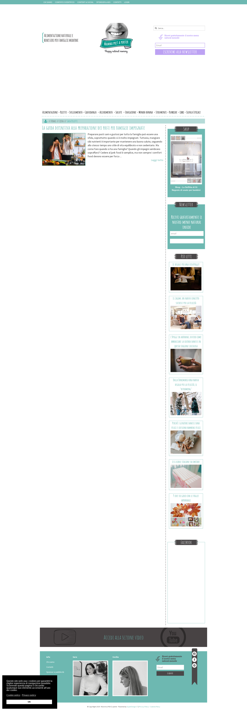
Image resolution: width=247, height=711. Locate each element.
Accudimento (106, 112)
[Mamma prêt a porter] (87, 38)
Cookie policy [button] (13, 695)
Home (53, 121)
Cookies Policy (155, 707)
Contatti (117, 2)
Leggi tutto (157, 160)
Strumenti (161, 112)
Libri (182, 112)
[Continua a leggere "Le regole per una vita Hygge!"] (186, 278)
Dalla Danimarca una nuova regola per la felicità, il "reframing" (186, 384)
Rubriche (173, 112)
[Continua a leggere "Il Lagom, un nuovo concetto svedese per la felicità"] (186, 317)
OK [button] (29, 702)
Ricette (63, 112)
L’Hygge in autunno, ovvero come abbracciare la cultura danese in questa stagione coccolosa (186, 341)
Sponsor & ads (103, 2)
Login (126, 2)
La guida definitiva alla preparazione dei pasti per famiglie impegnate (93, 127)
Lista (61, 121)
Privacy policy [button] (29, 695)
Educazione (130, 112)
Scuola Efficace (193, 112)
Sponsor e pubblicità (55, 672)
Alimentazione (50, 112)
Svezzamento (75, 112)
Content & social (85, 2)
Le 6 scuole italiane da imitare (186, 462)
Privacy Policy (144, 707)
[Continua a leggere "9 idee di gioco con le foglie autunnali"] (186, 514)
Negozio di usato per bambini (186, 190)
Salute (119, 112)
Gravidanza (91, 112)
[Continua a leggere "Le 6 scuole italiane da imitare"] (186, 476)
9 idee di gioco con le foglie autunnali (186, 498)
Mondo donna (146, 112)
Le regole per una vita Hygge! (186, 264)
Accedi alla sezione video (124, 637)
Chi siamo (47, 2)
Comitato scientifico (64, 2)
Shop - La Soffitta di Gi (186, 187)
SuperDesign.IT (132, 707)
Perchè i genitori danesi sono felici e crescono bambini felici (186, 425)
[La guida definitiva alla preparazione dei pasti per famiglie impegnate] (63, 149)
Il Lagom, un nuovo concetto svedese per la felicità (186, 300)
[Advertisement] (123, 88)
